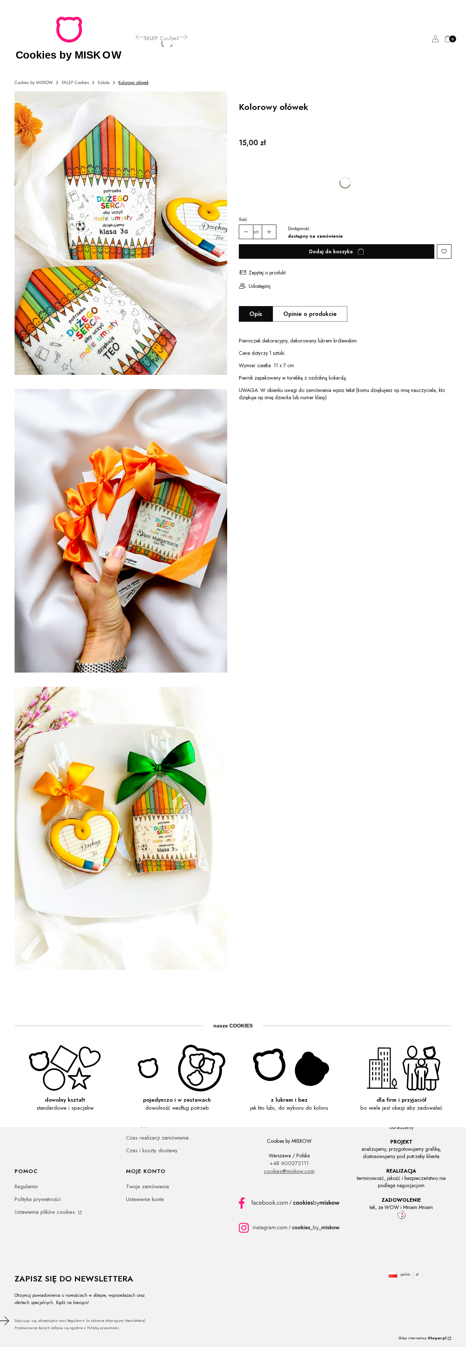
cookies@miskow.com (289, 1171)
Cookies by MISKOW (34, 82)
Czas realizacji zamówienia (157, 1138)
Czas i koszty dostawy (152, 1150)
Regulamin (26, 1186)
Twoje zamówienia (147, 1186)
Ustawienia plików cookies (46, 1212)
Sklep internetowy (422, 1338)
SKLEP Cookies (75, 82)
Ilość (243, 219)
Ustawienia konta (145, 1199)
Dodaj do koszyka (331, 251)
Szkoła (104, 82)
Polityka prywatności (38, 1199)
